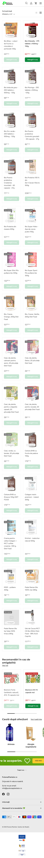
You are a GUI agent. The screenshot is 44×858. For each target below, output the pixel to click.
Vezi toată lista (36, 719)
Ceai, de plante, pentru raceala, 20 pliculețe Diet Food (32, 406)
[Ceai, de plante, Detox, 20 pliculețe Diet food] (32, 347)
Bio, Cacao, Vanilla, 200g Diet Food (32, 315)
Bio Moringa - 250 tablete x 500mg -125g (32, 90)
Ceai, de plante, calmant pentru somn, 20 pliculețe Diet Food (11, 362)
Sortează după (7, 11)
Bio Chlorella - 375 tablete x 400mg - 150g (32, 43)
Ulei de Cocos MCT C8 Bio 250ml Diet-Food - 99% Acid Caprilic (32, 632)
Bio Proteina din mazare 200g (10, 227)
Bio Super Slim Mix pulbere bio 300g (11, 271)
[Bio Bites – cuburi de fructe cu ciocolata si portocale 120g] (11, 30)
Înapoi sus (21, 770)
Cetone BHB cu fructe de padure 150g (31, 453)
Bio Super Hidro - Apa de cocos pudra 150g (31, 229)
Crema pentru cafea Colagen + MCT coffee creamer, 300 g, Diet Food (10, 543)
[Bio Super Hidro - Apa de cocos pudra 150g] (32, 215)
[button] (36, 3)
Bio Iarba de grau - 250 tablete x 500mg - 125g (11, 90)
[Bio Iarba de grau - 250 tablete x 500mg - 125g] (11, 76)
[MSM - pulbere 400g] (11, 576)
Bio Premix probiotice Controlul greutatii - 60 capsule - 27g (32, 135)
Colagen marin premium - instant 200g (32, 497)
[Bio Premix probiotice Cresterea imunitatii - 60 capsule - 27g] (11, 166)
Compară (11, 35)
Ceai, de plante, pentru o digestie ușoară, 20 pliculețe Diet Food (11, 408)
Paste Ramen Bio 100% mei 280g (31, 588)
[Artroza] (11, 732)
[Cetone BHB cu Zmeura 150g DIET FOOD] (11, 483)
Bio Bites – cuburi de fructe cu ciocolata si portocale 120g (10, 45)
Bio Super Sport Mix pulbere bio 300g (31, 273)
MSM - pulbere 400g (10, 588)
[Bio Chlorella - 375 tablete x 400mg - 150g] (32, 30)
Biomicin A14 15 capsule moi (31, 691)
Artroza (11, 744)
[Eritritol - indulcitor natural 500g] (32, 527)
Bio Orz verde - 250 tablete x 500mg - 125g (10, 133)
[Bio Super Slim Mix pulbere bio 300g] (11, 259)
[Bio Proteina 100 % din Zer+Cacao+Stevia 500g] (32, 166)
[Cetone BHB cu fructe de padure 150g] (32, 439)
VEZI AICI (35, 761)
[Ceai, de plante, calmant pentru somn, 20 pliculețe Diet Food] (11, 347)
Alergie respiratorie (31, 745)
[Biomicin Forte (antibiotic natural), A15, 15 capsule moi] (11, 678)
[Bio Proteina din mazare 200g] (11, 215)
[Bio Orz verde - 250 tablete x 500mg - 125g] (11, 120)
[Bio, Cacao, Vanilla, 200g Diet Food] (32, 303)
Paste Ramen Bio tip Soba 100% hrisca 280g (10, 631)
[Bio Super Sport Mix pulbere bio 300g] (32, 259)
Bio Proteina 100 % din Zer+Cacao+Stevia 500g (32, 181)
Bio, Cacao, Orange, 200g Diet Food (11, 316)
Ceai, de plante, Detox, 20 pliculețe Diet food (32, 360)
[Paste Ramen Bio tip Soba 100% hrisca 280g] (11, 617)
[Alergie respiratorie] (31, 732)
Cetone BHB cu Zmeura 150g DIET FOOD (11, 497)
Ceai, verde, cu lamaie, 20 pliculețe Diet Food (11, 453)
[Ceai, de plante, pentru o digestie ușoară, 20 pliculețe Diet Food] (11, 393)
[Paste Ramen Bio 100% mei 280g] (32, 576)
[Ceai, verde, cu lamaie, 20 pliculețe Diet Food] (11, 439)
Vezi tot (5, 665)
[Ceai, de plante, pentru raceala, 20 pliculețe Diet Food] (32, 393)
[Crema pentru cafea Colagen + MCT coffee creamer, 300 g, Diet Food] (11, 527)
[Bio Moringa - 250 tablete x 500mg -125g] (32, 76)
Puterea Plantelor (12, 827)
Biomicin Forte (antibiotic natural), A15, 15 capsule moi (11, 692)
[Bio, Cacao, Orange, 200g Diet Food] (11, 303)
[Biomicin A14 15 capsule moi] (32, 678)
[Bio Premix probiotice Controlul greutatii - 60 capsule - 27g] (32, 120)
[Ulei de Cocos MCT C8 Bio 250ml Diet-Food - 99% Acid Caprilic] (32, 617)
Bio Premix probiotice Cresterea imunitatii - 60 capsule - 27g (9, 183)
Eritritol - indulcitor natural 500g (32, 539)
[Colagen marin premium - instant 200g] (32, 483)
